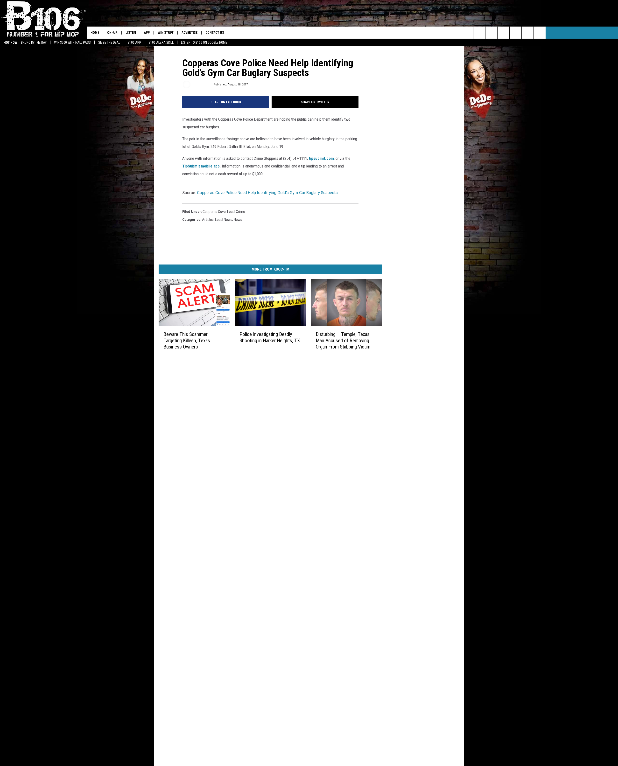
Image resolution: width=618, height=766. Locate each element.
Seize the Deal (109, 42)
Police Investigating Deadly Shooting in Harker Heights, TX (269, 337)
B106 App (134, 42)
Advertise (189, 33)
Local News (223, 220)
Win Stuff (166, 33)
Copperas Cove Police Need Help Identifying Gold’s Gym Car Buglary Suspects (267, 192)
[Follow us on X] (540, 33)
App (147, 33)
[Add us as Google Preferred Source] (491, 33)
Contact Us (214, 33)
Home (95, 33)
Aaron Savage (202, 84)
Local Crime (236, 212)
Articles (208, 220)
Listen (131, 33)
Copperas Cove (214, 212)
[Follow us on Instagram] (515, 33)
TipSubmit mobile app (201, 166)
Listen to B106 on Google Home (204, 42)
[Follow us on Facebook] (503, 33)
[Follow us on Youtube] (528, 33)
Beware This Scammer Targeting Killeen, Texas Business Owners (186, 340)
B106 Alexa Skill (161, 42)
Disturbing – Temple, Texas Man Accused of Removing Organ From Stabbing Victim (343, 340)
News (238, 220)
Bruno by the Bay (34, 42)
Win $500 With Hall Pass (72, 42)
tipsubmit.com (321, 158)
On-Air (112, 33)
